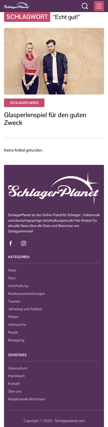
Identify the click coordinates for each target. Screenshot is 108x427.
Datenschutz (17, 368)
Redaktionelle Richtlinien (26, 399)
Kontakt (14, 383)
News (12, 270)
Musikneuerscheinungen (26, 293)
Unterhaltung (18, 285)
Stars (12, 278)
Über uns (14, 391)
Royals (13, 332)
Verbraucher (17, 324)
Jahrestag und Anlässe (25, 309)
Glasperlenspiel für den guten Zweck (45, 119)
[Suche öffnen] (85, 6)
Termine (14, 301)
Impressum (16, 375)
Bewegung (16, 340)
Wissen (13, 316)
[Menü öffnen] (99, 6)
